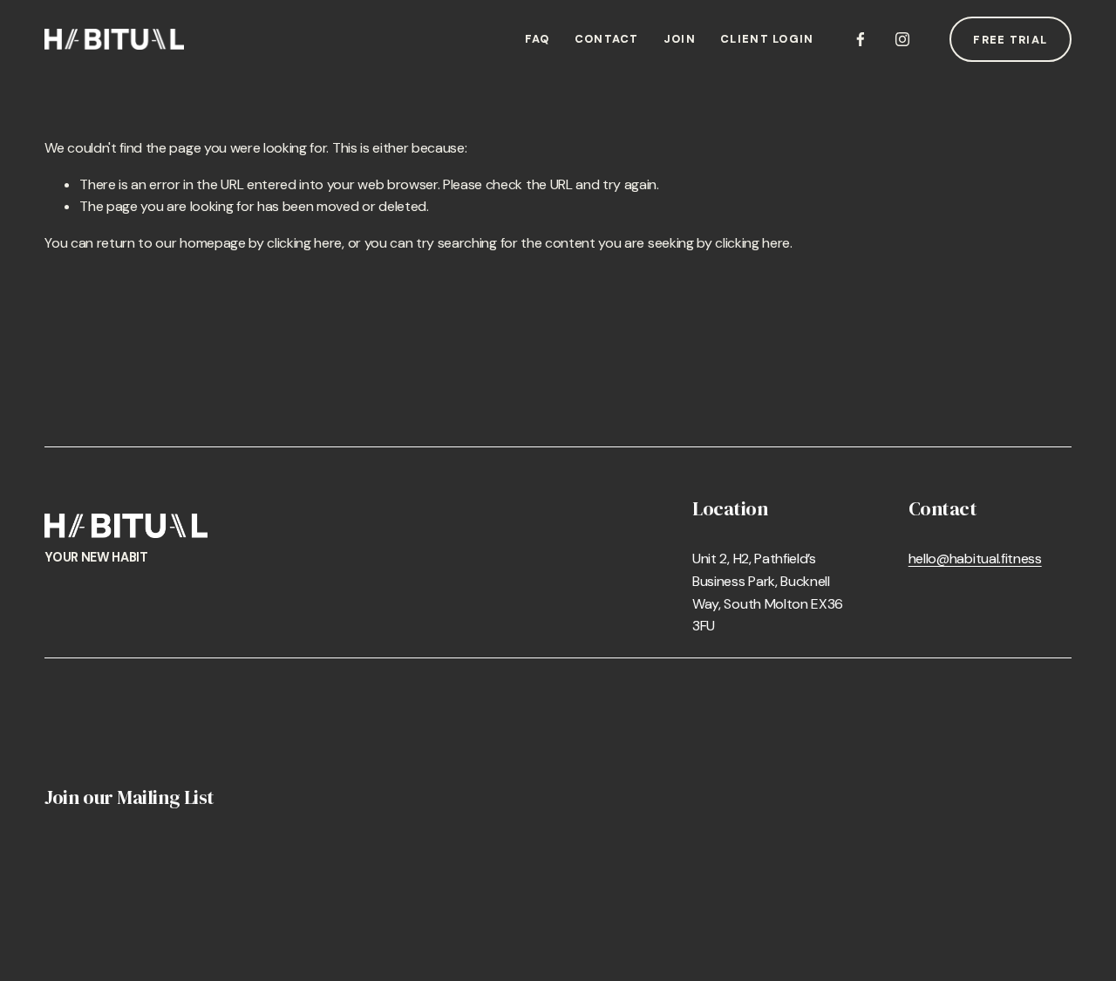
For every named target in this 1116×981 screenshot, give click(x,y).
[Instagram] (902, 39)
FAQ (537, 38)
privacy (465, 970)
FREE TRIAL (1010, 39)
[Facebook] (860, 39)
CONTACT (607, 38)
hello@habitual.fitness (975, 558)
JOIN (679, 38)
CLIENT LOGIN (766, 38)
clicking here (304, 243)
